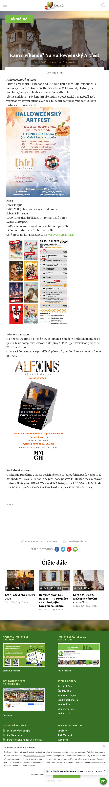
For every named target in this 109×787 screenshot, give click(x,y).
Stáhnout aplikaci (11, 670)
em (75, 549)
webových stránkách (61, 234)
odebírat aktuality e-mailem (41, 541)
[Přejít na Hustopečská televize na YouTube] (79, 655)
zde (35, 105)
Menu (5, 5)
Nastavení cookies (54, 781)
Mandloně (63, 739)
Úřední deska (65, 690)
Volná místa (64, 704)
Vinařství (62, 730)
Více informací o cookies (35, 756)
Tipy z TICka (58, 73)
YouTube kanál (64, 670)
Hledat (103, 5)
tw (63, 549)
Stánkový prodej (66, 709)
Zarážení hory (14, 735)
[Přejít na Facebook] (24, 699)
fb (57, 549)
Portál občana (65, 686)
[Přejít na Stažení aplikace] (24, 655)
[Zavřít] (104, 746)
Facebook (7, 715)
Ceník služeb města (68, 700)
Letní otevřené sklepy (18, 730)
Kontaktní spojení (67, 695)
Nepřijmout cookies (39, 774)
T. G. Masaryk (65, 735)
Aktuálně (19, 19)
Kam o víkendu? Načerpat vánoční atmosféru (85, 598)
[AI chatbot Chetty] (103, 781)
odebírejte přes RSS (78, 541)
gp (69, 549)
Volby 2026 (64, 713)
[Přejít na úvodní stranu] (54, 6)
